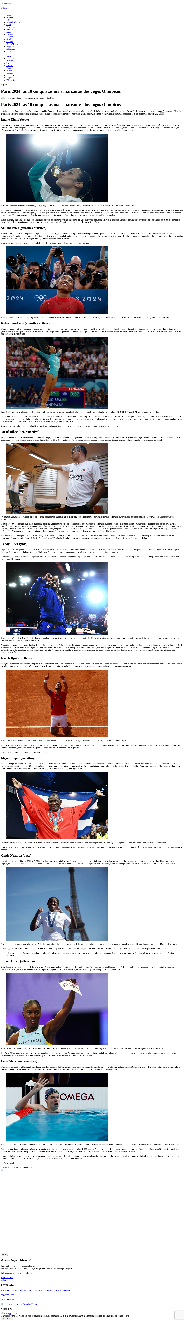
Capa (8, 15)
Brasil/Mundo (12, 44)
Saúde (9, 39)
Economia (10, 27)
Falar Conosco (7, 1277)
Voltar (4, 1254)
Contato (9, 51)
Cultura (9, 41)
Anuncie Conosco (14, 22)
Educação (10, 49)
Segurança (10, 46)
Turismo (9, 34)
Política (9, 29)
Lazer (8, 32)
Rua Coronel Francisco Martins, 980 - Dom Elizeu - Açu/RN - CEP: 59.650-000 (35, 1290)
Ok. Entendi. (7, 1318)
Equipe (9, 20)
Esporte (9, 37)
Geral (8, 24)
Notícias (9, 17)
